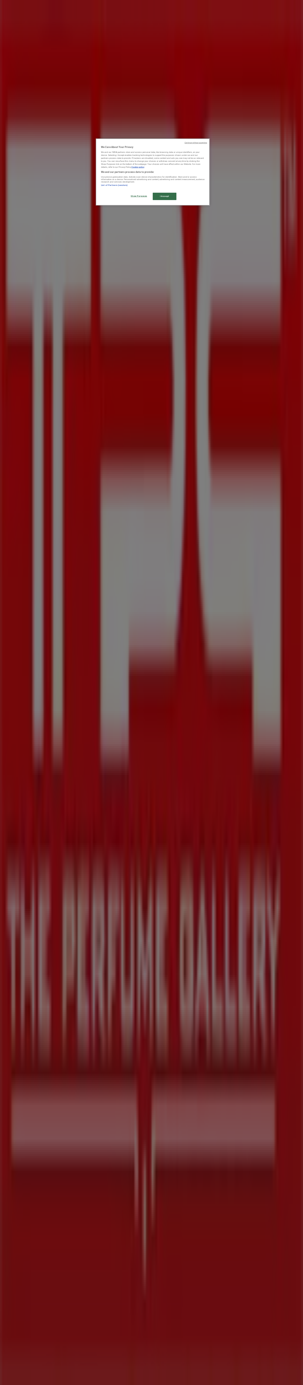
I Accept (164, 196)
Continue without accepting (195, 143)
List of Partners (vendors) (114, 185)
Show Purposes (139, 196)
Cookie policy (137, 167)
